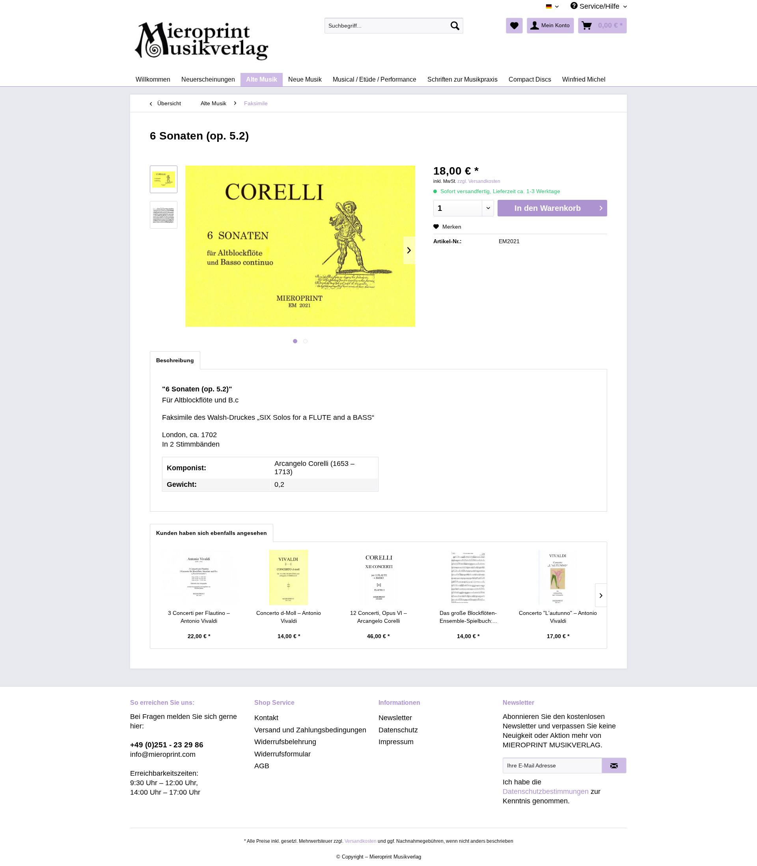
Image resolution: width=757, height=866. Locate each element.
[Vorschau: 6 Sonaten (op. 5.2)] (163, 179)
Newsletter (395, 718)
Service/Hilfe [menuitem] (599, 6)
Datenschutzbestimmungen (546, 791)
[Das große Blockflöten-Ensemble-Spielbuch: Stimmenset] (468, 577)
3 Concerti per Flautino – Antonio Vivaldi (199, 617)
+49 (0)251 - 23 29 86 (166, 745)
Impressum (396, 742)
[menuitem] (394, 26)
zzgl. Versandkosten (478, 181)
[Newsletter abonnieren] (614, 765)
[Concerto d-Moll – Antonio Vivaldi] (289, 577)
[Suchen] (455, 26)
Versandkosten (361, 841)
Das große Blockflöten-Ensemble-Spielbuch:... (468, 617)
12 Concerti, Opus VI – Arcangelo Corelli (378, 617)
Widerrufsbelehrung (285, 742)
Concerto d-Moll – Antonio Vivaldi (288, 617)
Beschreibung (175, 360)
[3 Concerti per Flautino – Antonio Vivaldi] (199, 577)
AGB (261, 766)
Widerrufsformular (282, 754)
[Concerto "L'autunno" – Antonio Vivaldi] (558, 577)
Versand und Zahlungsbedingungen (310, 730)
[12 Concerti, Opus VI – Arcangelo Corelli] (378, 577)
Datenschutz (398, 730)
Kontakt (266, 718)
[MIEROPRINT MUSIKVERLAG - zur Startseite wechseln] (232, 41)
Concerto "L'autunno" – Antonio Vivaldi (558, 617)
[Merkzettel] (514, 26)
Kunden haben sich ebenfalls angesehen (211, 533)
